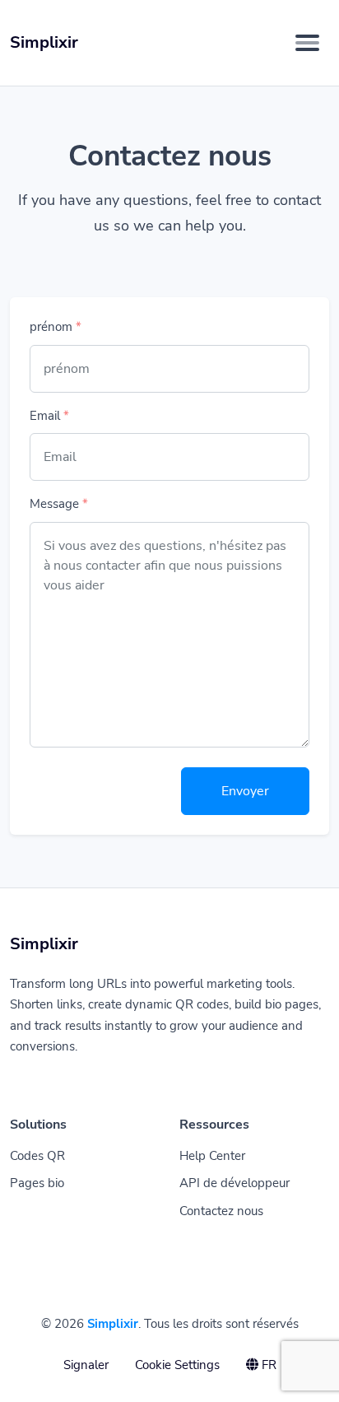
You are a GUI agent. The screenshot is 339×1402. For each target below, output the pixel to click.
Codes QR (37, 1156)
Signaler (86, 1365)
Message (59, 504)
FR (267, 1365)
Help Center (212, 1156)
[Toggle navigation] (307, 42)
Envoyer (245, 791)
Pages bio (37, 1183)
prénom (55, 327)
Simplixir (112, 1324)
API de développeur (234, 1183)
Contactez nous (221, 1211)
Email (49, 416)
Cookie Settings (177, 1365)
